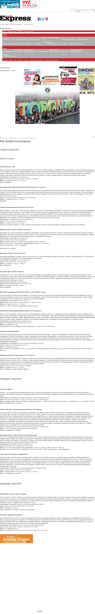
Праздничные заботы (52, 43)
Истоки (13, 39)
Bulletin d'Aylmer (5, 28)
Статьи (4, 36)
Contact (76, 9)
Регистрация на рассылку (36, 60)
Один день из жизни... (34, 39)
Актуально (71, 43)
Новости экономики (75, 51)
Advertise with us (6, 603)
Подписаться (4, 584)
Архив (10, 60)
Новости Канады (18, 49)
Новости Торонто (53, 49)
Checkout (92, 9)
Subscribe (20, 31)
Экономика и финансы (76, 49)
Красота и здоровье (22, 39)
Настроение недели (48, 42)
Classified (5, 60)
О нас (15, 60)
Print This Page (5, 67)
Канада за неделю (7, 43)
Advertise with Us (12, 31)
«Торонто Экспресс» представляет (50, 37)
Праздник (21, 43)
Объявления (4, 589)
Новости (5, 48)
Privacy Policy (6, 613)
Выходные (5, 54)
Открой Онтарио (80, 43)
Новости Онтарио (7, 51)
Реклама (26, 60)
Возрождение (6, 39)
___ (44, 43)
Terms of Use (1, 613)
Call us (4, 31)
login (87, 9)
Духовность (29, 43)
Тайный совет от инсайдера (68, 39)
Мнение (16, 43)
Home (72, 9)
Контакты (20, 60)
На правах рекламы (82, 39)
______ (43, 39)
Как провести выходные (9, 56)
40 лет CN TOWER (43, 51)
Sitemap (82, 9)
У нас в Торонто (37, 43)
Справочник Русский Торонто (51, 60)
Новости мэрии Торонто (30, 51)
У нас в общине (63, 43)
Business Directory (29, 31)
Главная (5, 34)
